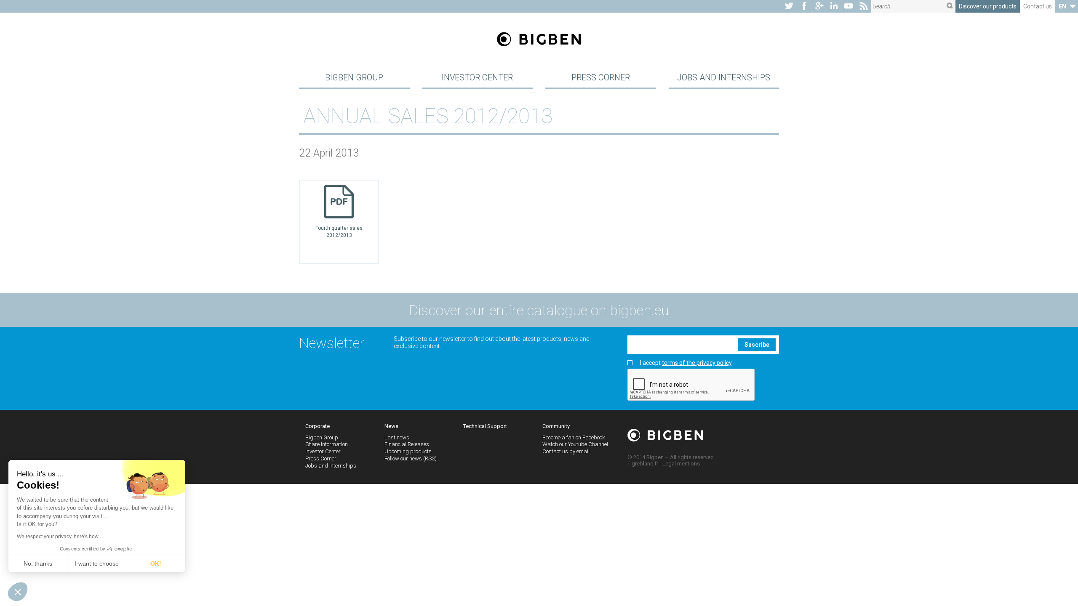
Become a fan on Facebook (573, 437)
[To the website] (789, 6)
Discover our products (988, 6)
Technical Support (485, 426)
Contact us (1037, 6)
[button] (18, 592)
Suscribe (756, 344)
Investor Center (477, 77)
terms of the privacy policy (696, 362)
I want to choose (97, 563)
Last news (396, 437)
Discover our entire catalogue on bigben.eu (539, 310)
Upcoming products (408, 451)
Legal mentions (681, 463)
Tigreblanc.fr (642, 463)
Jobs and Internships (723, 77)
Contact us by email (566, 451)
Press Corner (600, 77)
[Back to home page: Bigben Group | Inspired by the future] (539, 40)
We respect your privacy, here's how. (58, 537)
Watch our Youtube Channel (575, 444)
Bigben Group (354, 77)
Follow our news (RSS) (410, 458)
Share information (326, 444)
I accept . (686, 363)
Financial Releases (406, 444)
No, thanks (38, 563)
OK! (155, 563)
